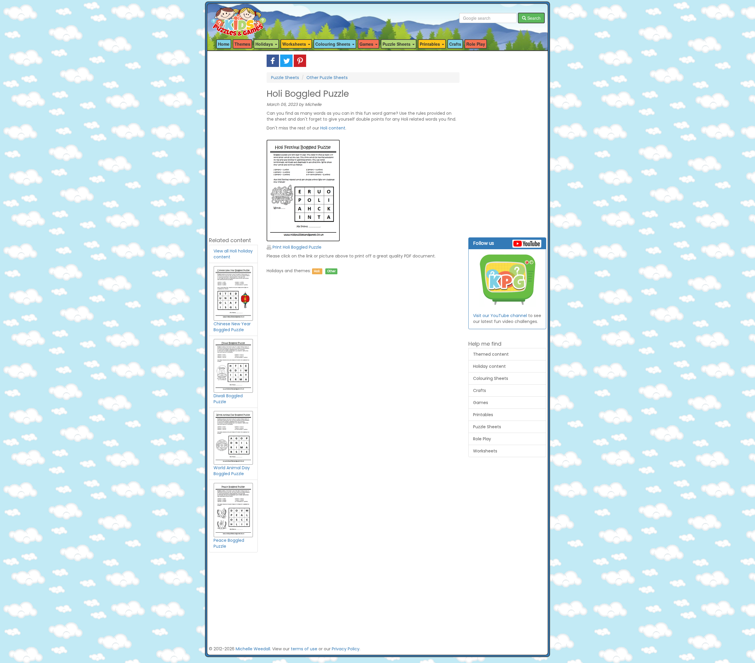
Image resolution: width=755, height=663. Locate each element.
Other (331, 271)
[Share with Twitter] (286, 60)
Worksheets (485, 451)
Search (533, 18)
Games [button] (367, 44)
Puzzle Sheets (285, 78)
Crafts (455, 44)
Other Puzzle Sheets (327, 78)
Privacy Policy (346, 649)
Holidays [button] (264, 44)
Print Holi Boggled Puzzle (296, 247)
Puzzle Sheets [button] (397, 44)
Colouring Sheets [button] (333, 44)
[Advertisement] (233, 143)
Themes (242, 44)
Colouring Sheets (490, 378)
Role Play (475, 44)
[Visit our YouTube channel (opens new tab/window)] (507, 280)
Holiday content (489, 366)
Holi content (332, 128)
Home (223, 44)
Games (480, 403)
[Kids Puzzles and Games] (238, 18)
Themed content (491, 354)
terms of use (304, 649)
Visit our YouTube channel (500, 316)
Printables (483, 415)
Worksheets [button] (294, 44)
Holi (317, 271)
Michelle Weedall (253, 649)
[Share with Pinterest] (300, 60)
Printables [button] (430, 44)
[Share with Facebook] (273, 60)
